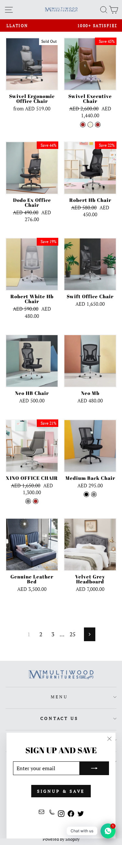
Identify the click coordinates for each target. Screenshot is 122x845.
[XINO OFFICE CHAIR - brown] (35, 501)
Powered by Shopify (61, 839)
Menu (59, 697)
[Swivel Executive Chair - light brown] (97, 124)
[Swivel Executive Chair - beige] (90, 124)
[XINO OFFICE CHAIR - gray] (28, 501)
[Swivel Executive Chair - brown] (82, 124)
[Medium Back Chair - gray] (93, 494)
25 (72, 634)
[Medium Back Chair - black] (86, 494)
